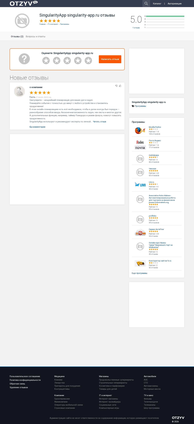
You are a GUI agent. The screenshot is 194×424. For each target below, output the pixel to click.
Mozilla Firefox (155, 127)
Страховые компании (64, 408)
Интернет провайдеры (110, 402)
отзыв (136, 28)
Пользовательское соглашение (25, 376)
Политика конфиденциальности (25, 380)
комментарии (38, 127)
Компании (59, 395)
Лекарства (59, 383)
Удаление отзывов (19, 387)
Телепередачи (151, 402)
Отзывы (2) (17, 36)
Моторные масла (152, 389)
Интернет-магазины (108, 399)
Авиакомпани (60, 402)
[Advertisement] (67, 169)
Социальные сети (107, 405)
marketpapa (154, 155)
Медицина (59, 376)
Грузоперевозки (62, 399)
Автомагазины (151, 386)
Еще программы (139, 273)
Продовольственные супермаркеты (116, 380)
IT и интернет (105, 395)
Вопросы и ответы (35, 36)
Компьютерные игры (109, 408)
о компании (36, 87)
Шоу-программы (152, 408)
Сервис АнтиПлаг (156, 229)
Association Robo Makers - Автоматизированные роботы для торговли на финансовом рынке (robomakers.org (162, 198)
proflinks (152, 216)
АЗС (146, 380)
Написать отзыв (110, 59)
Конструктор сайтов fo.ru (160, 261)
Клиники (58, 380)
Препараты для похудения (67, 386)
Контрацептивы (62, 389)
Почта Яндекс (155, 140)
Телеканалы (149, 405)
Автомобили (150, 376)
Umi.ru (151, 182)
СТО (146, 383)
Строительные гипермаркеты (113, 383)
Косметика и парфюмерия (112, 386)
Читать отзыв (99, 121)
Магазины (104, 376)
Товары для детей (108, 389)
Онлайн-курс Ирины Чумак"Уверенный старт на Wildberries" (161, 245)
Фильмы (148, 399)
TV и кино (148, 395)
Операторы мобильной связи (68, 405)
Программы (140, 106)
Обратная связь (17, 384)
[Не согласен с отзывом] (116, 86)
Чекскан (152, 169)
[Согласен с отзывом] (120, 86)
